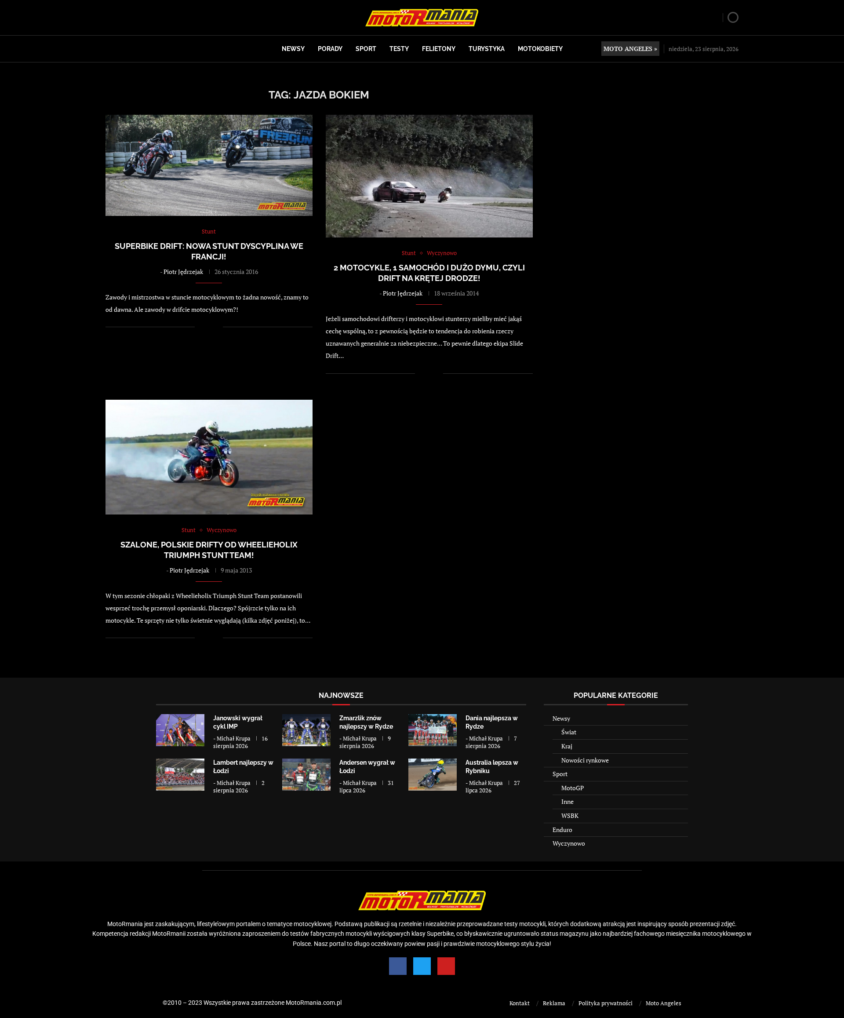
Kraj (566, 746)
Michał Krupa (234, 738)
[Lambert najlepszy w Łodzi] (180, 775)
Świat (568, 732)
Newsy (293, 48)
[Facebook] (398, 966)
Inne (567, 801)
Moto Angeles (663, 1003)
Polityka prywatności (605, 1003)
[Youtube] (446, 966)
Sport (366, 48)
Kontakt (519, 1003)
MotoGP (572, 788)
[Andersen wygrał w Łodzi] (306, 775)
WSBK (569, 815)
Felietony (438, 48)
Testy (399, 48)
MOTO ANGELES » (630, 48)
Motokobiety (540, 48)
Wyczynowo (569, 843)
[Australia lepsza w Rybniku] (432, 775)
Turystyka (487, 48)
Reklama (554, 1003)
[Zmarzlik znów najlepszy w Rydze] (306, 730)
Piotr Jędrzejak (183, 271)
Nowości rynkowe (585, 760)
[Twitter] (422, 966)
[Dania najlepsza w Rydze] (432, 730)
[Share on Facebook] (207, 327)
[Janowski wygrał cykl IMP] (180, 730)
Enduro (562, 829)
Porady (330, 48)
